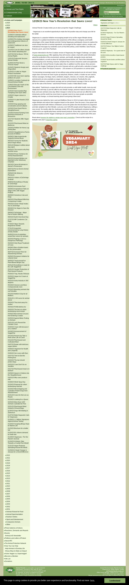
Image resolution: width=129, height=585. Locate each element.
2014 (8, 476)
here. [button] (92, 580)
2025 (8, 23)
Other (8, 524)
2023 (8, 28)
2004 (8, 501)
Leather (66, 2)
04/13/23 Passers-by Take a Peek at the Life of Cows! (17, 336)
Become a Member (11, 556)
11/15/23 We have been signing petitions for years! (18, 77)
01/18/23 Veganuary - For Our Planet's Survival (18, 438)
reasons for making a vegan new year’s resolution (58, 117)
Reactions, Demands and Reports (16, 530)
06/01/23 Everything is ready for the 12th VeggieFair (18, 266)
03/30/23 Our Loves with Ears (18, 353)
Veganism (51, 2)
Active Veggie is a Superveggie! (16, 553)
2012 (8, 481)
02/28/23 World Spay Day (16, 382)
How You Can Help (11, 546)
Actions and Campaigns (13, 20)
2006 (8, 496)
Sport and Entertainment (14, 519)
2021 (8, 458)
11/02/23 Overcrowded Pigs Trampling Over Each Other (17, 92)
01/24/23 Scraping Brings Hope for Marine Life (18, 425)
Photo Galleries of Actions (14, 528)
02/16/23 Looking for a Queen (18, 399)
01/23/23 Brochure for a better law (18, 429)
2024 (8, 25)
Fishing (84, 2)
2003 (8, 504)
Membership (109, 2)
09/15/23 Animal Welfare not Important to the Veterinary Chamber (17, 160)
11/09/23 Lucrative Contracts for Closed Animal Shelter (18, 81)
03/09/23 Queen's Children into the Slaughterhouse (18, 374)
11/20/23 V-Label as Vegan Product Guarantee (17, 72)
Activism (9, 16)
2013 (8, 478)
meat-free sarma (51, 120)
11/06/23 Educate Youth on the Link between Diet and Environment (18, 86)
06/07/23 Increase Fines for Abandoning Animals (17, 253)
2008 (8, 491)
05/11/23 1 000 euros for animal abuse (18, 299)
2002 (8, 507)
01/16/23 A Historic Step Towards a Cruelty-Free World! (18, 442)
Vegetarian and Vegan (107, 23)
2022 (8, 455)
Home (8, 6)
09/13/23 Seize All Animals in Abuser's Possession (18, 165)
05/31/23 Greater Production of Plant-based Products (18, 270)
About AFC (8, 541)
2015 (8, 473)
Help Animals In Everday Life (15, 548)
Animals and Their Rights (15, 9)
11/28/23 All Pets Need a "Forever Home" (16, 64)
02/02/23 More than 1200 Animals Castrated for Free (17, 403)
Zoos (76, 2)
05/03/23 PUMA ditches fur (17, 307)
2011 (8, 483)
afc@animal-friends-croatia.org (115, 571)
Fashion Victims (11, 517)
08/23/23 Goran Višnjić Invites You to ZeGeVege (18, 204)
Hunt (79, 2)
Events (7, 533)
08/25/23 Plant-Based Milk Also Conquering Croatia (18, 200)
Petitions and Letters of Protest (15, 538)
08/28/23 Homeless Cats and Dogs (18, 196)
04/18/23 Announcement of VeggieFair (17, 332)
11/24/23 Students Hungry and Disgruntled (18, 68)
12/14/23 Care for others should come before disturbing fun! (18, 50)
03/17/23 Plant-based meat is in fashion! (18, 370)
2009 (8, 489)
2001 (8, 509)
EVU (26, 575)
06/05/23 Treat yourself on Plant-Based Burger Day (17, 261)
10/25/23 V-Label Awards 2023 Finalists (18, 100)
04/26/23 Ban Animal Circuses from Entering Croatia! (18, 314)
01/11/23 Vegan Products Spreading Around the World (17, 446)
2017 (8, 468)
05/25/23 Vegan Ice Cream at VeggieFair (18, 277)
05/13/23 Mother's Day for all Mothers (17, 294)
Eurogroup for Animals (34, 575)
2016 (8, 471)
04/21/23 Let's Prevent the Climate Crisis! (17, 323)
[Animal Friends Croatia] (19, 3)
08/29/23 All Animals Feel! (16, 186)
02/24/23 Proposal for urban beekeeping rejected (17, 385)
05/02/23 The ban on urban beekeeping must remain (17, 310)
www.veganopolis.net (41, 55)
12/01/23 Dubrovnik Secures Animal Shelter (17, 59)
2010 (8, 486)
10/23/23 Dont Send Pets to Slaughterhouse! (17, 109)
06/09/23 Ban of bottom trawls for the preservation (18, 248)
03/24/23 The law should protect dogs (16, 361)
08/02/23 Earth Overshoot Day (18, 217)
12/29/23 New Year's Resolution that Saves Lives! (18, 31)
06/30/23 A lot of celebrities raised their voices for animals (18, 235)
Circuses (71, 2)
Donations (122, 2)
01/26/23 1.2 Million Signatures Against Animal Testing (18, 420)
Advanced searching (115, 14)
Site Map (107, 14)
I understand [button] (114, 580)
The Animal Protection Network (15, 543)
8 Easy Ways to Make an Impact (16, 551)
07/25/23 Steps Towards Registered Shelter (16, 225)
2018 (8, 465)
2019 (8, 463)
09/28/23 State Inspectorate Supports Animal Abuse (17, 137)
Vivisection (58, 2)
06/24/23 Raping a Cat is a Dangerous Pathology (17, 239)
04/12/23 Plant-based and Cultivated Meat (17, 341)
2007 (8, 494)
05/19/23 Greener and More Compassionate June (17, 286)
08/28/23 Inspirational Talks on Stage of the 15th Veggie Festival (18, 190)
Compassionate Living (14, 12)
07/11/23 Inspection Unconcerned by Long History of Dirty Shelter (18, 230)
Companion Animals (92, 2)
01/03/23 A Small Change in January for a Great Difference (18, 451)
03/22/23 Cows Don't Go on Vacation (17, 365)
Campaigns (102, 2)
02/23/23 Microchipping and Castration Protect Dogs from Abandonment (17, 390)
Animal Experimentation (14, 514)
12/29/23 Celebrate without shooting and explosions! (17, 35)
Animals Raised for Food (14, 512)
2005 (8, 499)
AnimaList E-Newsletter (13, 536)
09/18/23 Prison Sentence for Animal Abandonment (18, 155)
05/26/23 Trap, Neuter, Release (18, 274)
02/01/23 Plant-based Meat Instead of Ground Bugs (17, 407)
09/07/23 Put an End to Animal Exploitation (18, 170)
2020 (8, 460)
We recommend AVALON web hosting (113, 16)
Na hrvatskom (121, 5)
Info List (116, 2)
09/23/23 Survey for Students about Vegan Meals (18, 141)
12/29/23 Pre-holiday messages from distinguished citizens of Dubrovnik (19, 41)
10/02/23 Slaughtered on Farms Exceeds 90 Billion (18, 133)
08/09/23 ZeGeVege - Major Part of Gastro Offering (17, 213)
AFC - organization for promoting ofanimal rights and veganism (112, 8)
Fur (62, 2)
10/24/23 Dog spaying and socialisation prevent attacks (17, 105)
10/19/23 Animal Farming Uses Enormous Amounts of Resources (18, 114)
